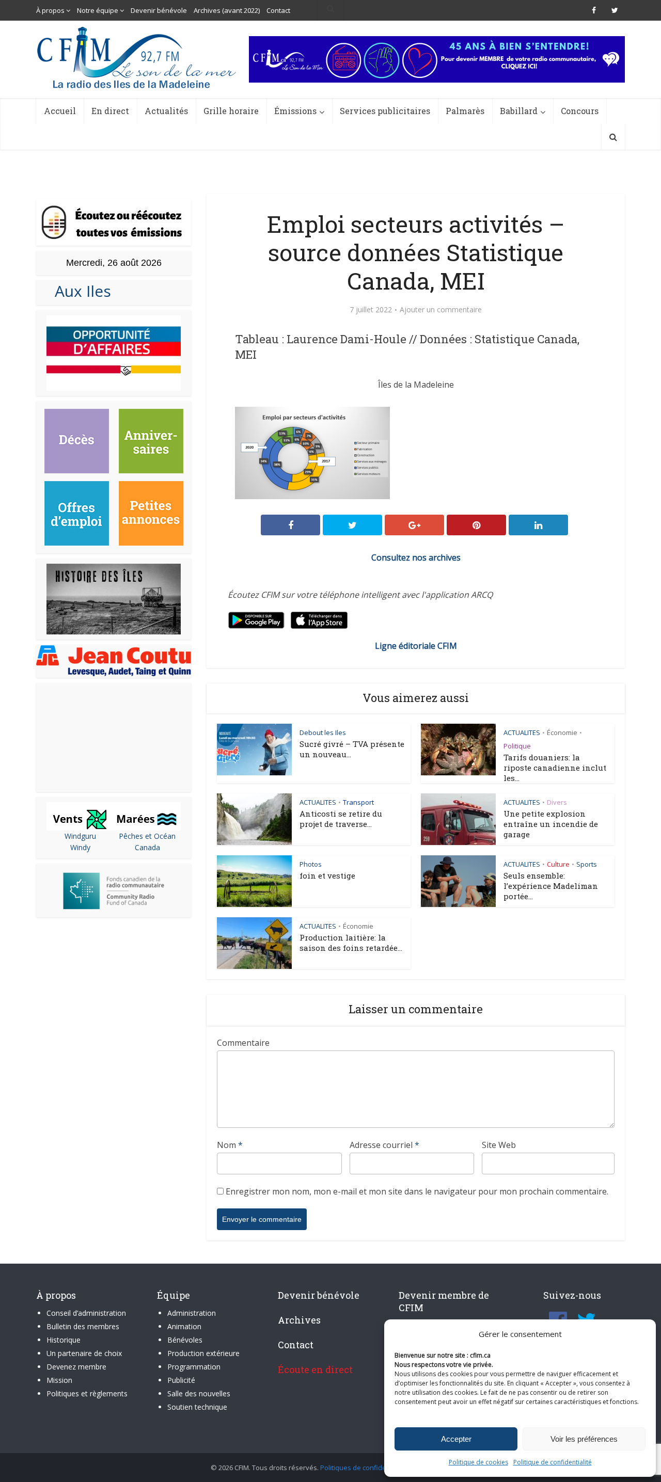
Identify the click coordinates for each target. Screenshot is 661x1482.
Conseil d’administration (86, 1313)
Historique (63, 1340)
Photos (311, 864)
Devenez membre (76, 1367)
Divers (557, 802)
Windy (80, 847)
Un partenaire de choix (84, 1353)
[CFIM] (138, 57)
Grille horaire (231, 110)
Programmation (194, 1367)
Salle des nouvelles (198, 1393)
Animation (184, 1326)
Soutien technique (197, 1407)
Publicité (181, 1380)
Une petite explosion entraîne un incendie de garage (550, 823)
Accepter (456, 1439)
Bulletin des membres (82, 1326)
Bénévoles (184, 1340)
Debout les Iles (323, 732)
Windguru (80, 836)
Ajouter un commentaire (441, 309)
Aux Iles (78, 290)
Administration (191, 1313)
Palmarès (465, 110)
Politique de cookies (478, 1462)
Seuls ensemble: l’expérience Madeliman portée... (550, 885)
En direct (110, 110)
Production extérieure (203, 1353)
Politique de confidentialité (552, 1462)
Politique (517, 746)
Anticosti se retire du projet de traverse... (341, 818)
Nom (230, 1145)
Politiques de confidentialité (363, 1467)
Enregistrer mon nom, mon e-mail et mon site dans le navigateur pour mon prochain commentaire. (417, 1191)
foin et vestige (327, 875)
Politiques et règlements (87, 1393)
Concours (580, 110)
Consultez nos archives (416, 557)
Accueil (60, 110)
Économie (562, 732)
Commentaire (243, 1042)
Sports (586, 864)
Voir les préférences (584, 1439)
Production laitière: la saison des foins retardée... (351, 942)
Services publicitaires (385, 110)
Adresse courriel (384, 1145)
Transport (358, 802)
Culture (558, 864)
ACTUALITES (521, 732)
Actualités (166, 110)
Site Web (499, 1145)
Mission (59, 1380)
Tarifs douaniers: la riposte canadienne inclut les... (554, 767)
